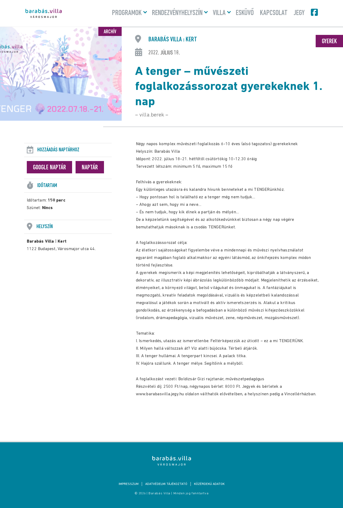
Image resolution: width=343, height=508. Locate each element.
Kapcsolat (274, 13)
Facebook (315, 12)
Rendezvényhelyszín (177, 13)
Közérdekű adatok (209, 484)
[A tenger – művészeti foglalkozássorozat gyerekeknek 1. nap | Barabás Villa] (171, 461)
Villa (219, 13)
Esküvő (245, 13)
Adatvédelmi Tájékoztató (166, 484)
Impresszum (129, 484)
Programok (127, 13)
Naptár (90, 168)
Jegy (299, 13)
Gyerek (329, 41)
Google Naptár (49, 168)
